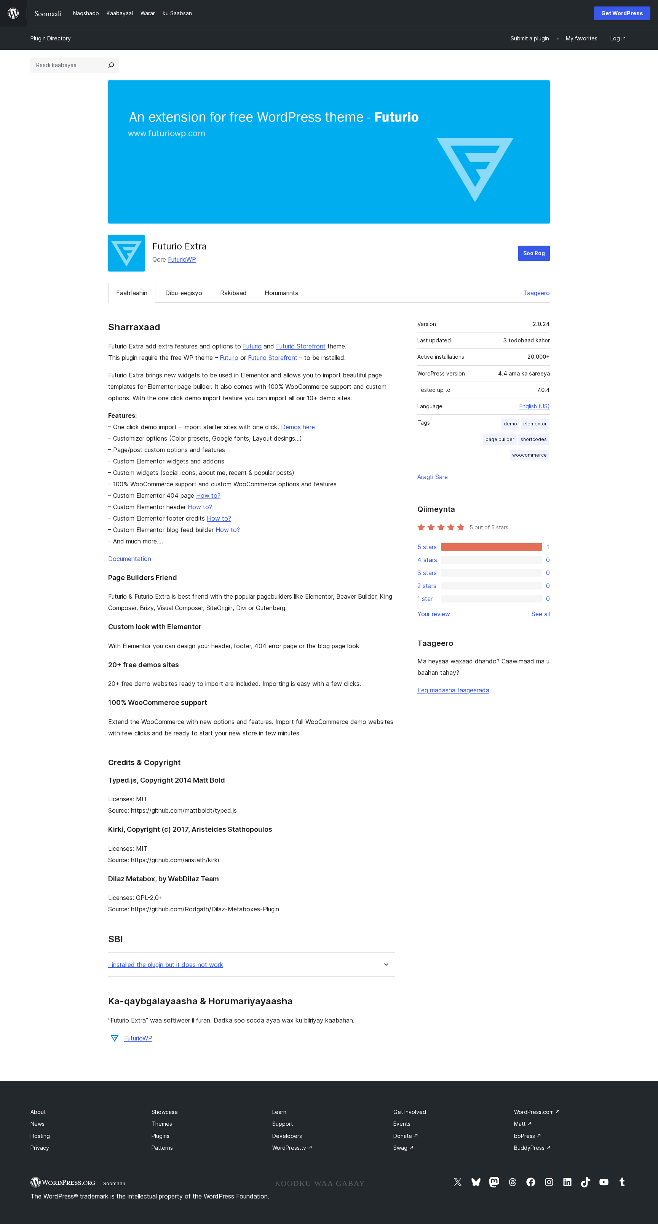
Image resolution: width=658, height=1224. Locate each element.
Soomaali (114, 1183)
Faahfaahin (131, 293)
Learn (279, 1112)
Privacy (39, 1147)
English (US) (534, 406)
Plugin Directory (50, 38)
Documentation (129, 558)
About (38, 1112)
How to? (208, 495)
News (37, 1123)
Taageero (536, 293)
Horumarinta (282, 293)
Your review (433, 614)
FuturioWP (182, 259)
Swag (403, 1147)
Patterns (162, 1147)
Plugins (160, 1136)
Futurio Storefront (301, 346)
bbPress (527, 1136)
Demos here (298, 427)
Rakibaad (233, 293)
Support (282, 1123)
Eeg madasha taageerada (453, 690)
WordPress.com (537, 1112)
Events (401, 1123)
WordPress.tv (292, 1147)
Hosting (40, 1136)
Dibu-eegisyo (183, 293)
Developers (287, 1136)
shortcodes (534, 439)
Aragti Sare (432, 477)
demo (510, 424)
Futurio (252, 346)
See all (541, 614)
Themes (162, 1123)
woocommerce (529, 455)
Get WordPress (622, 13)
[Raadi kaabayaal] (111, 65)
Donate (405, 1136)
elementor (535, 424)
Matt (523, 1123)
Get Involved (409, 1112)
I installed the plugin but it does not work (165, 964)
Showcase (165, 1112)
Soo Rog (534, 253)
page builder (500, 439)
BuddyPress (532, 1147)
